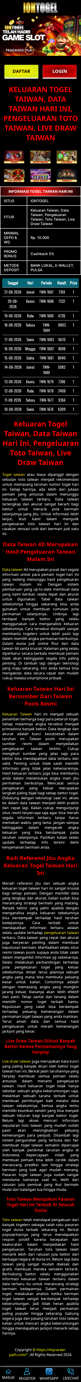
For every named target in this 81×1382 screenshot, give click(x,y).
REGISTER (27, 1378)
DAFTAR (21, 71)
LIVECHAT (71, 1378)
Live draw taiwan (16, 1061)
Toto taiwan (12, 1219)
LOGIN (59, 71)
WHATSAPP (49, 1378)
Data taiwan (12, 569)
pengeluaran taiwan (61, 932)
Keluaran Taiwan (17, 714)
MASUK (8, 1377)
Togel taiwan (13, 474)
